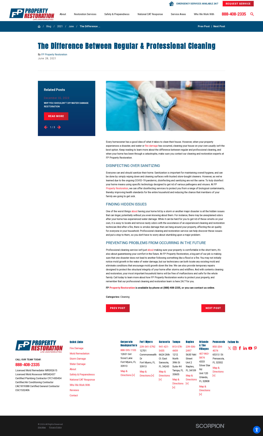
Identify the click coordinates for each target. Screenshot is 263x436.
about (134, 211)
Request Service (238, 3)
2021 (60, 26)
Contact (74, 395)
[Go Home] (40, 26)
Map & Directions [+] (128, 373)
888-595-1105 (128, 350)
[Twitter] (229, 348)
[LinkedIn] (245, 348)
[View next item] (59, 127)
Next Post (213, 308)
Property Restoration (117, 188)
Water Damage (78, 364)
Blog (48, 26)
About (63, 14)
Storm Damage (78, 358)
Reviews (74, 390)
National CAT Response (150, 14)
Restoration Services (85, 14)
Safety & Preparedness (116, 14)
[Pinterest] (255, 348)
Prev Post (117, 308)
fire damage (151, 145)
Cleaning (125, 296)
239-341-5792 (147, 346)
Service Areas (178, 14)
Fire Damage (76, 348)
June (71, 26)
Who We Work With (204, 14)
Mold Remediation (79, 353)
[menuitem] (63, 14)
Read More (56, 116)
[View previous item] (45, 127)
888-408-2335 (234, 14)
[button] (257, 430)
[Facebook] (240, 348)
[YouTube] (250, 348)
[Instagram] (235, 348)
